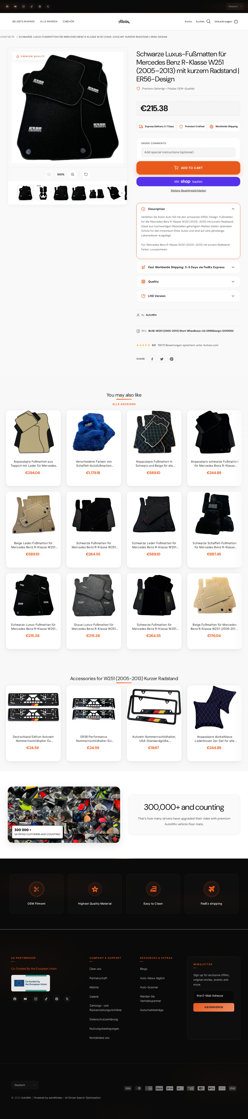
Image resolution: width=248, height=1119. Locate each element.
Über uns (95, 968)
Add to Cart (192, 168)
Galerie (94, 996)
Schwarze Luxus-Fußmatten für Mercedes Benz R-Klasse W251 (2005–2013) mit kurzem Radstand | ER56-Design (93, 36)
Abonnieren (213, 1007)
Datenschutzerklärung (104, 1019)
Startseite (7, 36)
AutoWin (26, 1097)
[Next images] (121, 193)
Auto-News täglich (152, 978)
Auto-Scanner (149, 987)
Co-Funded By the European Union (34, 968)
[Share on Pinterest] (171, 359)
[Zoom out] (49, 174)
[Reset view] (86, 174)
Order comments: (154, 143)
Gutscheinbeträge (151, 1010)
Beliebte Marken (23, 21)
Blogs (143, 968)
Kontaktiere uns (99, 1037)
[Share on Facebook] (152, 359)
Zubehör (68, 21)
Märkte (94, 987)
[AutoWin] (124, 21)
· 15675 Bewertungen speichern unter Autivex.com (185, 345)
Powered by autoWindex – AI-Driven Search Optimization (67, 1097)
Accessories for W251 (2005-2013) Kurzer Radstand (124, 678)
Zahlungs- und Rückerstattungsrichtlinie (105, 1008)
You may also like (124, 395)
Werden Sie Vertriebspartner (150, 998)
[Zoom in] (72, 174)
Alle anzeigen (124, 404)
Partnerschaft (98, 978)
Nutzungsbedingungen (104, 1028)
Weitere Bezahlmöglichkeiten (188, 190)
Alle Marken (48, 21)
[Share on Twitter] (162, 359)
